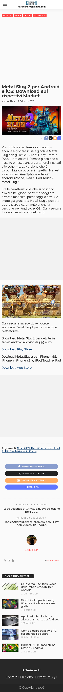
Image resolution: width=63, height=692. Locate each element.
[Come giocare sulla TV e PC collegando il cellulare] (10, 634)
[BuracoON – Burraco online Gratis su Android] (10, 648)
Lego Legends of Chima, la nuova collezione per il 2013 (31, 510)
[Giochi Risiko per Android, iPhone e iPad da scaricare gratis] (10, 604)
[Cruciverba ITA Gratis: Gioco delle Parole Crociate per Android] (10, 586)
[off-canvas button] (5, 4)
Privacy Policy (45, 677)
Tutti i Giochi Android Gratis (19, 451)
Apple (18, 15)
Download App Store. (17, 367)
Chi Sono (26, 677)
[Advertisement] (31, 50)
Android (7, 15)
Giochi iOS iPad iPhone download (38, 448)
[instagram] (9, 561)
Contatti (11, 677)
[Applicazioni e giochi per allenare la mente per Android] (10, 620)
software (39, 15)
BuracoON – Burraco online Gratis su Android (38, 646)
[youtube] (13, 561)
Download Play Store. (17, 349)
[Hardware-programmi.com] (31, 4)
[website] (5, 561)
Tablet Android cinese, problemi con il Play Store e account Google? (31, 523)
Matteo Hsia (8, 101)
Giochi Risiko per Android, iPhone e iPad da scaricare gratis (38, 603)
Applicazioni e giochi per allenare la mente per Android (40, 618)
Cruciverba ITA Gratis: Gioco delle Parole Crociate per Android (38, 587)
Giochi (27, 15)
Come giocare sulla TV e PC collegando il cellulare (39, 632)
